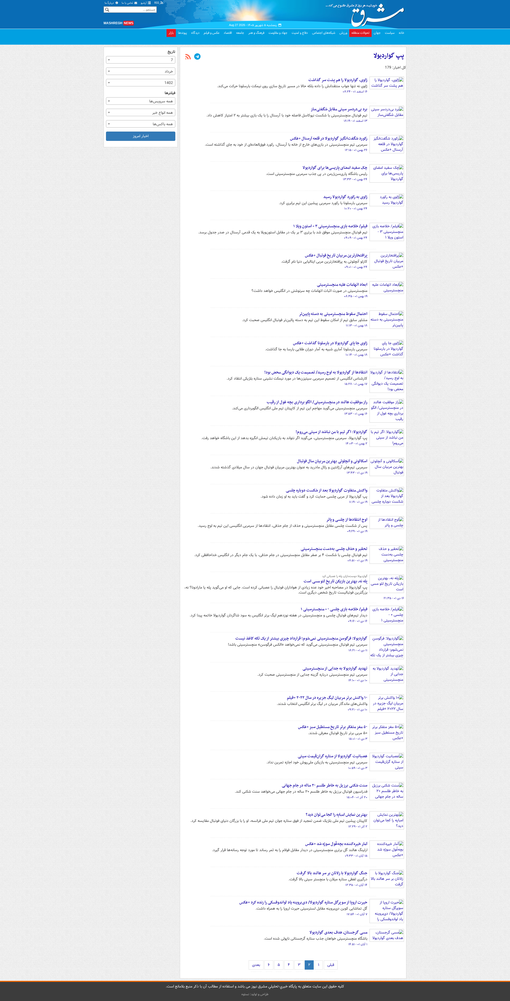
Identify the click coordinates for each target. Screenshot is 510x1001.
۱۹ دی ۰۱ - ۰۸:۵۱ (357, 560)
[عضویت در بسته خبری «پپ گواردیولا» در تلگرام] (197, 57)
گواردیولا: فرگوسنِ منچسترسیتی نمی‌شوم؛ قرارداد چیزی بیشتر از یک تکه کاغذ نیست (301, 638)
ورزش (343, 32)
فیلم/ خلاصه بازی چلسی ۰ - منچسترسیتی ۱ (334, 609)
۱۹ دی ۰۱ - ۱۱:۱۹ (358, 502)
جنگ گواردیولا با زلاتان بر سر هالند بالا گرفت (332, 873)
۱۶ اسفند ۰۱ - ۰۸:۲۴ (355, 91)
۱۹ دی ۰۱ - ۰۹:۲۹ (357, 531)
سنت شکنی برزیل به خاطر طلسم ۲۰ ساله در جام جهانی (324, 785)
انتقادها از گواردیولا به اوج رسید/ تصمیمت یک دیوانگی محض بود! (315, 372)
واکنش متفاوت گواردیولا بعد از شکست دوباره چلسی (326, 490)
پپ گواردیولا (388, 56)
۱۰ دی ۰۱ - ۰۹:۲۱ (357, 709)
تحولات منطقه (360, 32)
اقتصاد (228, 32)
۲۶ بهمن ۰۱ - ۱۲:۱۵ (356, 150)
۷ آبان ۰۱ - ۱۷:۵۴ (357, 914)
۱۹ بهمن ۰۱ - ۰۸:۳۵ (355, 296)
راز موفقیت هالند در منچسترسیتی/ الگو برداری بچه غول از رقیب (317, 402)
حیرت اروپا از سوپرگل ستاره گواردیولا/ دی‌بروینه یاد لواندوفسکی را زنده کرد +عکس (303, 902)
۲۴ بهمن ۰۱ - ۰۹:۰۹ (355, 237)
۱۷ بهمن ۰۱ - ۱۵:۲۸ (356, 384)
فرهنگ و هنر (256, 32)
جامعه (240, 32)
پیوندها (182, 32)
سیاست (389, 32)
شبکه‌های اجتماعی (323, 32)
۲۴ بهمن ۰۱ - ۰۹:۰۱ (356, 267)
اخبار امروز (140, 136)
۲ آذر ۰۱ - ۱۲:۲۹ (357, 826)
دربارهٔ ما (110, 3)
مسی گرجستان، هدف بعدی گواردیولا (338, 932)
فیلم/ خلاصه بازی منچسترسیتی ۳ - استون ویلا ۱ (330, 226)
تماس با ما (128, 3)
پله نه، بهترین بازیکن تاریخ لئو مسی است (335, 581)
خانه (401, 32)
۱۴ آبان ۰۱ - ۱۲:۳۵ (356, 885)
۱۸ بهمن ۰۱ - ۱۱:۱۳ (356, 325)
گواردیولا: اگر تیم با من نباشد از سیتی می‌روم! (331, 431)
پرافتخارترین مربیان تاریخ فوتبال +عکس (336, 255)
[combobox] (140, 60)
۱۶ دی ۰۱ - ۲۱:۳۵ (394, 598)
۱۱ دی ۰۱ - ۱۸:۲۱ (357, 650)
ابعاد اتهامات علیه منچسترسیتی (342, 284)
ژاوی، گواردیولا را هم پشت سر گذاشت (337, 80)
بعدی (256, 965)
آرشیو (144, 3)
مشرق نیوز (366, 13)
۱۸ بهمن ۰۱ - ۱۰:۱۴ (356, 354)
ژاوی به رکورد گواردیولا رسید (345, 197)
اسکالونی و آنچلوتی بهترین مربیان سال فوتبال (332, 461)
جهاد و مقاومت (278, 32)
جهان (377, 32)
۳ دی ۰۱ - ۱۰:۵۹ (357, 768)
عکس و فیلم (211, 32)
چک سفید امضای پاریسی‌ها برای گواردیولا (335, 167)
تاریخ (171, 52)
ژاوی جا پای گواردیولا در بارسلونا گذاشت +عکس (330, 343)
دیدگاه (195, 32)
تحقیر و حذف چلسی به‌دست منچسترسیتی (334, 548)
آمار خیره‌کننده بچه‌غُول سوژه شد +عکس (336, 843)
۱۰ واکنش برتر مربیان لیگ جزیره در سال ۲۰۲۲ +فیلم (327, 697)
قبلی (330, 965)
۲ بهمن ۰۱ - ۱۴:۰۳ (356, 443)
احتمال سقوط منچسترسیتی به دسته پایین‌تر (333, 313)
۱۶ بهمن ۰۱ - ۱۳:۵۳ (355, 413)
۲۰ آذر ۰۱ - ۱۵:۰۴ (357, 797)
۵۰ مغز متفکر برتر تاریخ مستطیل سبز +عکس (332, 727)
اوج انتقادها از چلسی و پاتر (346, 519)
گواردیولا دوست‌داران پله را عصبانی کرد (344, 576)
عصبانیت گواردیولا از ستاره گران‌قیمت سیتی (332, 756)
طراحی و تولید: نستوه (255, 994)
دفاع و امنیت (300, 32)
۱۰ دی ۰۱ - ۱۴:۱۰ (357, 680)
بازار (171, 32)
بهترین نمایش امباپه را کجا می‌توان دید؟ (336, 814)
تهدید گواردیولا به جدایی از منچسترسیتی (335, 668)
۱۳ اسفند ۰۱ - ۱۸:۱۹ (355, 121)
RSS (157, 3)
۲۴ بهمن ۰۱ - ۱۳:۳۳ (355, 179)
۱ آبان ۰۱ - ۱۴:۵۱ (357, 944)
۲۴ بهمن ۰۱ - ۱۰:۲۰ (355, 208)
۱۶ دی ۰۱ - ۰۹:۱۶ (357, 621)
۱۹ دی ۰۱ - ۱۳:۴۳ (357, 472)
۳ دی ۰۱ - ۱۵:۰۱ (358, 739)
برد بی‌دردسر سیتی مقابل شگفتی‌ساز (339, 109)
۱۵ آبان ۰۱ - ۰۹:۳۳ (356, 855)
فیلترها (170, 93)
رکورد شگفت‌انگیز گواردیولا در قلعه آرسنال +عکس (328, 138)
